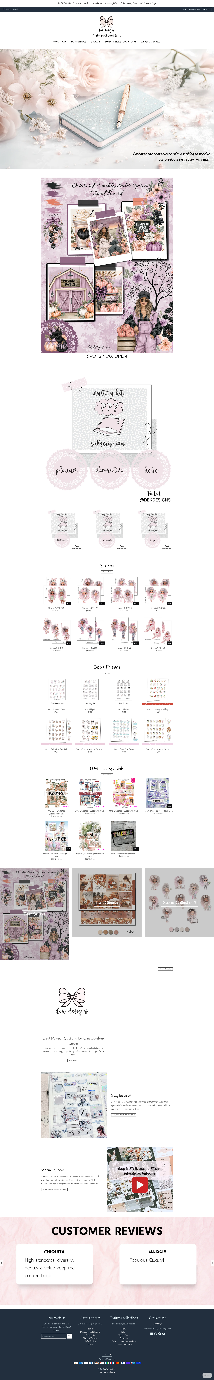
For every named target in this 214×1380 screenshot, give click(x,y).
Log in (184, 9)
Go (69, 1336)
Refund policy (90, 1341)
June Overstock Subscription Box (124, 810)
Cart (208, 9)
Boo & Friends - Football (56, 749)
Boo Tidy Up (90, 709)
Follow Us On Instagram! (124, 1115)
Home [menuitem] (56, 42)
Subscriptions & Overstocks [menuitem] (120, 42)
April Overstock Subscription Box (56, 855)
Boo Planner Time (56, 709)
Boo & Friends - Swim (124, 749)
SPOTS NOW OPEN (107, 356)
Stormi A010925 (124, 648)
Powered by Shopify (107, 1372)
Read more (73, 1060)
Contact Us (90, 1335)
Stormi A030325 (124, 608)
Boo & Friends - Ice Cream (158, 749)
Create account (194, 9)
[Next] (212, 1263)
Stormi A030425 (90, 608)
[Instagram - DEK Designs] (155, 1333)
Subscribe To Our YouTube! (54, 1190)
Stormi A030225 (158, 608)
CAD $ (15, 9)
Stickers (123, 1338)
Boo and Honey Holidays (158, 709)
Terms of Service (90, 1338)
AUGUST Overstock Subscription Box (56, 812)
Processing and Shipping (90, 1332)
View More (107, 572)
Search (90, 1344)
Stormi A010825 (158, 648)
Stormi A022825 (90, 648)
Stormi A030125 (56, 648)
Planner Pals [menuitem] (78, 42)
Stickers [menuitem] (95, 42)
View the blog (165, 969)
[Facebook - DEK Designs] (151, 1333)
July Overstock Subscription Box (90, 810)
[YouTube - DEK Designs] (163, 1333)
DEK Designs (110, 1369)
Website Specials (123, 1344)
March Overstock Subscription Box (90, 855)
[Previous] (1, 1263)
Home (123, 1329)
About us (90, 1329)
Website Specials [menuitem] (150, 42)
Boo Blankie (123, 709)
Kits (123, 1332)
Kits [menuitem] (64, 42)
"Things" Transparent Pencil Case (124, 853)
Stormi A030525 (56, 608)
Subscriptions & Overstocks (123, 1341)
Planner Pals (123, 1335)
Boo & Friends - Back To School (90, 749)
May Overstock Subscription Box (158, 810)
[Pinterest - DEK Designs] (159, 1333)
